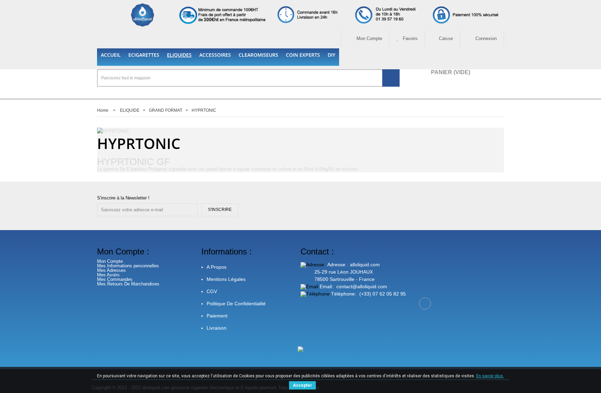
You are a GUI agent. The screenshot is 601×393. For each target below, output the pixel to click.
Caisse (446, 38)
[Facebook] (425, 303)
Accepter (302, 385)
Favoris (409, 38)
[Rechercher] (391, 78)
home (103, 110)
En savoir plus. (490, 376)
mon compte (368, 38)
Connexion (485, 38)
